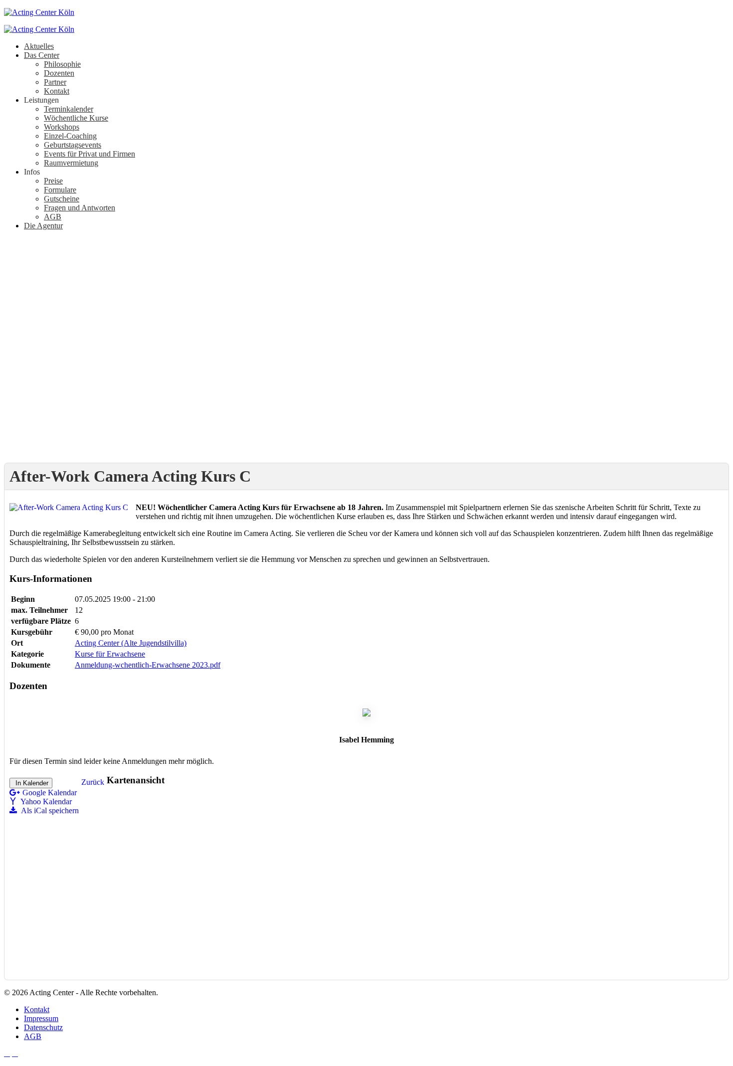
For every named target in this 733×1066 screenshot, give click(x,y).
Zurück (92, 782)
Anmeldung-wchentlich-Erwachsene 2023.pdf (147, 665)
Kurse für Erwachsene (110, 654)
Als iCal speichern (49, 810)
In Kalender (30, 783)
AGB (32, 1036)
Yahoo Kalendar (45, 801)
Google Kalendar (49, 792)
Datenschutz (43, 1027)
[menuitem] (39, 46)
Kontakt (36, 1009)
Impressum (41, 1018)
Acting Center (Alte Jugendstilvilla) (130, 643)
